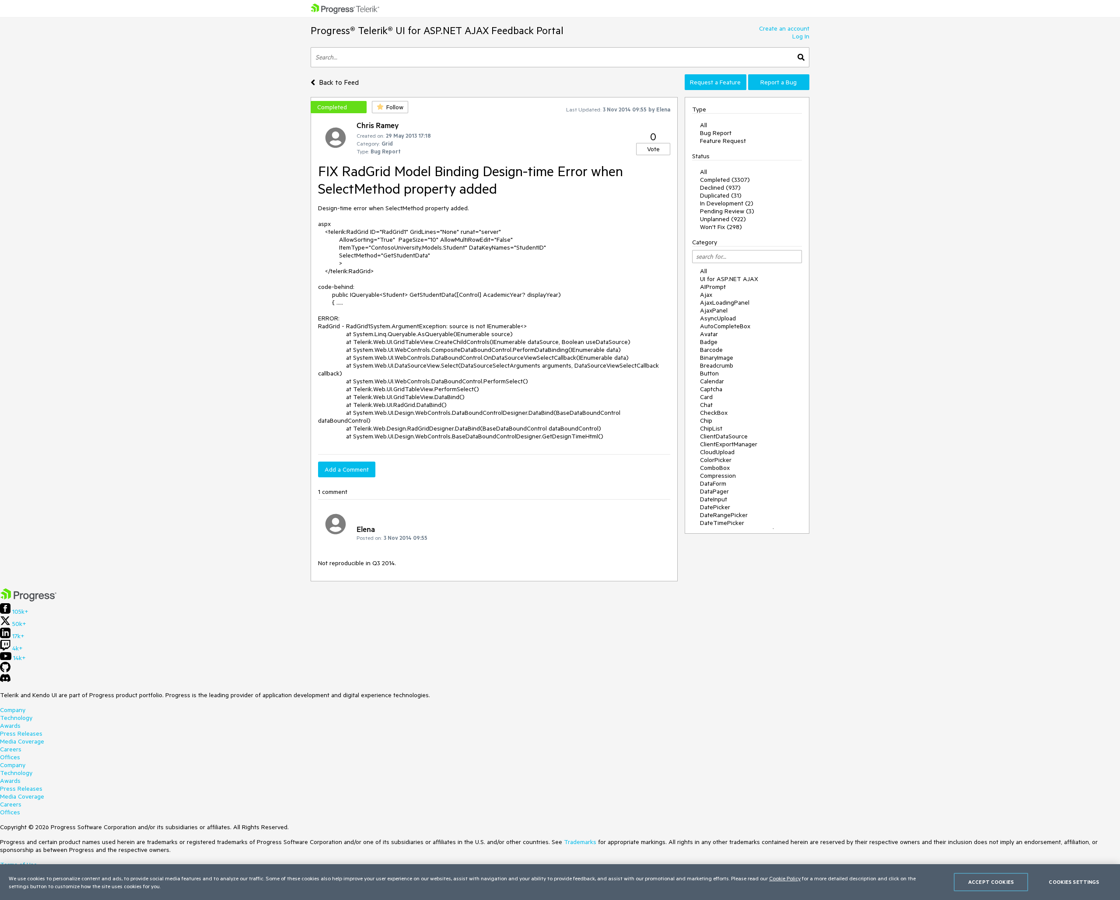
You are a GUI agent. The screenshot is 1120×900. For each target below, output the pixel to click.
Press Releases (21, 733)
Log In (800, 36)
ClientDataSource (724, 436)
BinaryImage (716, 357)
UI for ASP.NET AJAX (729, 279)
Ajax (706, 295)
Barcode (711, 350)
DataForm (713, 483)
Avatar (709, 334)
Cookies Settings (1074, 882)
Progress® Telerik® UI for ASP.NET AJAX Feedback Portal (437, 30)
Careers (10, 749)
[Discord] (5, 680)
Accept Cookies (991, 882)
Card (706, 397)
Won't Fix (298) (721, 227)
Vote (653, 149)
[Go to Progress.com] (28, 599)
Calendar (712, 381)
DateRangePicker (724, 515)
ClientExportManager (728, 444)
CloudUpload (717, 452)
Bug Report (716, 133)
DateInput (713, 499)
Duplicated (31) (721, 195)
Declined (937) (720, 187)
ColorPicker (716, 460)
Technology (16, 718)
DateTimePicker (722, 523)
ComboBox (715, 468)
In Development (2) (726, 203)
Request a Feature (715, 82)
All (703, 125)
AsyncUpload (718, 318)
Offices (10, 757)
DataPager (714, 491)
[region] (560, 882)
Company (12, 710)
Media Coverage (22, 741)
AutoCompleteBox (725, 326)
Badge (709, 342)
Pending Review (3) (727, 211)
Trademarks (580, 842)
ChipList (711, 428)
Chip (706, 420)
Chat (706, 405)
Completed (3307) (725, 180)
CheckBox (714, 413)
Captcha (711, 389)
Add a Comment (347, 469)
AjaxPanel (714, 310)
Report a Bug (778, 82)
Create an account (784, 28)
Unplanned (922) (723, 219)
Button (709, 373)
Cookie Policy (785, 878)
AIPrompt (713, 287)
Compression (718, 476)
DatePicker (715, 507)
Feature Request (723, 141)
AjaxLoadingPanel (724, 302)
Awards (10, 726)
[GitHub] (5, 670)
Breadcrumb (716, 365)
